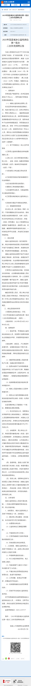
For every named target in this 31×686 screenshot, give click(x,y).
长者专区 (25, 5)
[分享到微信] (6, 658)
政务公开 (14, 9)
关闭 (23, 658)
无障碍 (5, 5)
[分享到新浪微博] (9, 658)
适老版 (15, 5)
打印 (13, 658)
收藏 (18, 658)
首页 (10, 9)
